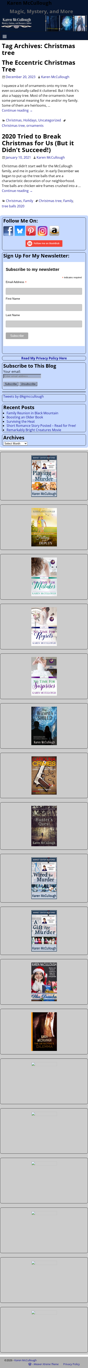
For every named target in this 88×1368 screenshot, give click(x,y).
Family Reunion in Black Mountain (32, 413)
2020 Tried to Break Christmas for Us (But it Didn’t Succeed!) (38, 143)
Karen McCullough (25, 1360)
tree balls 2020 (13, 206)
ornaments (35, 125)
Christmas (14, 120)
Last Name (13, 315)
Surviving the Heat (21, 421)
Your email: (12, 371)
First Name (13, 298)
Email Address (16, 282)
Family (28, 201)
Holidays (30, 120)
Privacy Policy (71, 1364)
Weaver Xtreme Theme (46, 1364)
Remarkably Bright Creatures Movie (34, 430)
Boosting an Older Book (25, 417)
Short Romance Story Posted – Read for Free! (41, 425)
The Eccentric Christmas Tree (38, 65)
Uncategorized (49, 120)
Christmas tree (13, 125)
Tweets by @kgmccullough (23, 396)
